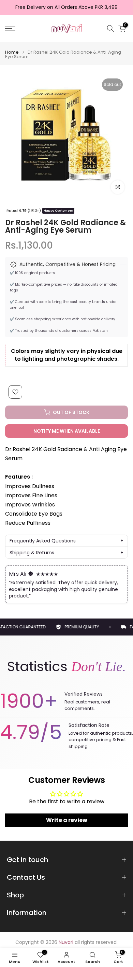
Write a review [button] (66, 820)
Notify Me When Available (66, 431)
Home (12, 52)
